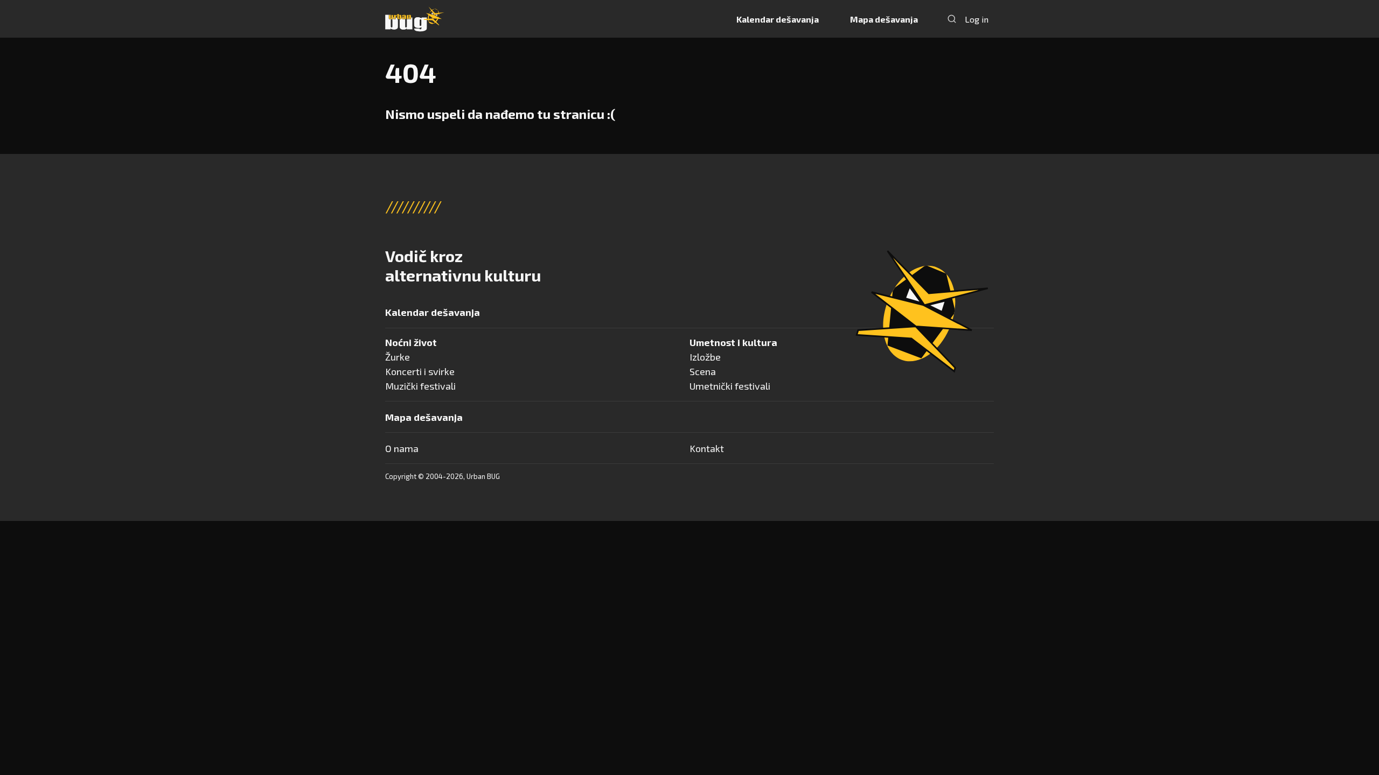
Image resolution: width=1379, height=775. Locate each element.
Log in (976, 19)
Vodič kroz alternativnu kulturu (463, 265)
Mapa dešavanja (884, 19)
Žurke (397, 357)
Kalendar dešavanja (777, 19)
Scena (703, 371)
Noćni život (411, 342)
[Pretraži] (951, 18)
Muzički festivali (420, 386)
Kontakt (707, 448)
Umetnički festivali (730, 386)
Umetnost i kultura (733, 342)
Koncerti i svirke (420, 371)
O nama (402, 448)
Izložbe (705, 357)
